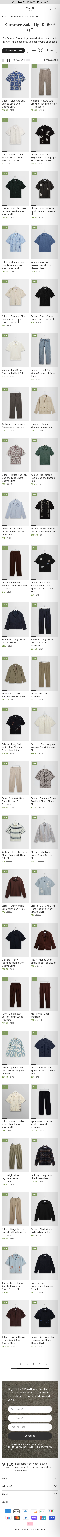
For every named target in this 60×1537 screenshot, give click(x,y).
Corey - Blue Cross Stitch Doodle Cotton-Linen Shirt (13, 532)
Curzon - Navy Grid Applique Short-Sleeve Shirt (43, 1071)
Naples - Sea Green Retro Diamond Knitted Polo (43, 478)
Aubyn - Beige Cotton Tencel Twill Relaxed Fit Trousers (14, 1232)
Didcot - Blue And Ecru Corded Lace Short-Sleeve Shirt (13, 104)
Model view (17, 60)
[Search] (50, 8)
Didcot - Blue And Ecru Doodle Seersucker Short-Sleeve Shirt (13, 265)
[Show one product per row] (3, 60)
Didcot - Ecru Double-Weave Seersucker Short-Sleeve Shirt (13, 158)
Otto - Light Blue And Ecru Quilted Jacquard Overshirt (13, 1071)
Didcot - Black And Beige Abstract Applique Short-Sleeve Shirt (43, 158)
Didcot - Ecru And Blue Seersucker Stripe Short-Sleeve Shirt (13, 319)
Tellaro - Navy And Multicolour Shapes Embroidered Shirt (12, 747)
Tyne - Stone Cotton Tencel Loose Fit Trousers (13, 801)
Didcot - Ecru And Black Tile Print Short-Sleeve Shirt (43, 801)
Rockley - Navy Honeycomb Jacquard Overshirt (42, 1286)
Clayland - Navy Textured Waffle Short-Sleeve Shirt (14, 963)
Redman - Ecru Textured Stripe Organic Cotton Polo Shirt (14, 855)
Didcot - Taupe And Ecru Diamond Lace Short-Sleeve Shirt (14, 478)
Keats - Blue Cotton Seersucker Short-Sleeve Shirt (41, 265)
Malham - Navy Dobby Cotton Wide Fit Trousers (42, 643)
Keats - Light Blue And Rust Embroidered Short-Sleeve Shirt (13, 1286)
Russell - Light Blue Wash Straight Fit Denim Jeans (43, 373)
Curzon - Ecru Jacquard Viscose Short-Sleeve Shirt (43, 747)
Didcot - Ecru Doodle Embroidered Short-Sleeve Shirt (13, 1124)
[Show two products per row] (8, 60)
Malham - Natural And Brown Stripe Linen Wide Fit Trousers (44, 104)
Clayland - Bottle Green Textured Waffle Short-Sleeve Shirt (14, 211)
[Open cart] (55, 8)
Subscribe (30, 1436)
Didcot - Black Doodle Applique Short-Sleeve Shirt (43, 211)
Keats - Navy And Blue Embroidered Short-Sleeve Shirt (43, 1340)
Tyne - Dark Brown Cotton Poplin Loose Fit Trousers (14, 1017)
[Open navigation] (4, 9)
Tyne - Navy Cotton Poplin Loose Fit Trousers (41, 1124)
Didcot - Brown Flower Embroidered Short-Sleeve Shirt (13, 1340)
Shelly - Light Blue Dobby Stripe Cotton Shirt (42, 855)
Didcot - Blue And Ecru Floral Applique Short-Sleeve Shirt (43, 909)
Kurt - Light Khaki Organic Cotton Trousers (11, 1178)
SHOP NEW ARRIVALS (40, 2)
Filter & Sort (49, 60)
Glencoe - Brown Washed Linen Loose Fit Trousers (14, 586)
